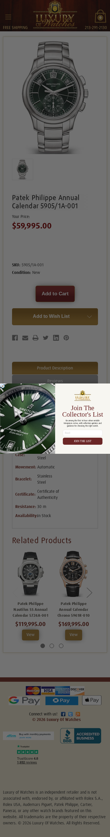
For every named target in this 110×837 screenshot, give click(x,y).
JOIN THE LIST (82, 441)
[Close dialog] (2, 386)
